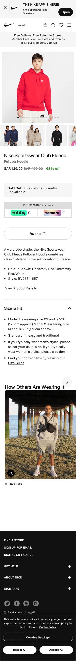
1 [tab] (18, 117)
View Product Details (21, 288)
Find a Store (14, 540)
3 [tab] (24, 117)
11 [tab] (46, 117)
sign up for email (18, 547)
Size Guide (16, 362)
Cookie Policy (47, 627)
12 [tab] (49, 117)
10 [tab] (44, 117)
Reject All (19, 650)
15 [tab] (58, 117)
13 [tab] (52, 117)
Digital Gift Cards (18, 555)
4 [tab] (27, 117)
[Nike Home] (9, 25)
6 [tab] (32, 117)
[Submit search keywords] (53, 25)
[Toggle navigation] (69, 25)
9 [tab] (41, 117)
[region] (38, 637)
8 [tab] (38, 117)
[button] (12, 612)
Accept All (56, 650)
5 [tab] (29, 117)
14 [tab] (55, 117)
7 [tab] (35, 117)
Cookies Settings (38, 637)
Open (66, 12)
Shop (47, 41)
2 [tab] (21, 117)
